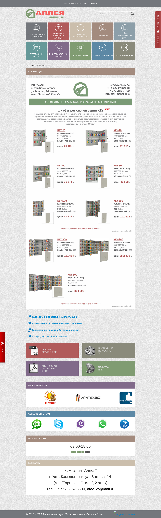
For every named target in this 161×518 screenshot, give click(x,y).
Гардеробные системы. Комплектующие (54, 317)
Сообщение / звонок (158, 29)
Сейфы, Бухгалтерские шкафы (49, 336)
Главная (32, 66)
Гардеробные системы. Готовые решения (55, 330)
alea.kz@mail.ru (100, 489)
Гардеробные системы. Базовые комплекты (57, 323)
